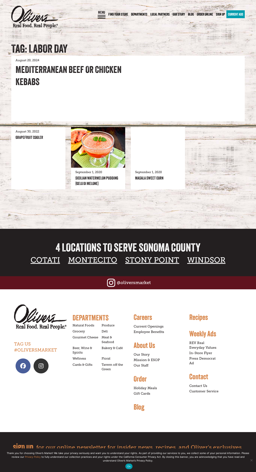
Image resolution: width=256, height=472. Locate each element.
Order (140, 378)
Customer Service (204, 391)
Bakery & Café (112, 348)
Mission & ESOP (147, 360)
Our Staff (141, 365)
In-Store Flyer (200, 353)
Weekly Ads (202, 333)
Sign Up (220, 14)
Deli (105, 331)
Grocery (79, 331)
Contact (198, 376)
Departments (139, 14)
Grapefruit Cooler (29, 137)
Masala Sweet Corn (149, 178)
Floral (106, 358)
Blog (191, 14)
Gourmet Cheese (85, 337)
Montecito (92, 260)
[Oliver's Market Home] (40, 317)
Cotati (45, 260)
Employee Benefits (149, 332)
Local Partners (160, 14)
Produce (108, 325)
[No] (251, 460)
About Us (144, 345)
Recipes (198, 317)
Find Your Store (118, 14)
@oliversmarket (134, 282)
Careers (143, 317)
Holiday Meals (145, 388)
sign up (23, 446)
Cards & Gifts (82, 365)
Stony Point (152, 260)
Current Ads (235, 14)
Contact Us (198, 386)
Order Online (205, 14)
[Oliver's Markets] (34, 17)
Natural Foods (83, 325)
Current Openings (149, 326)
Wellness (79, 358)
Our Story (179, 14)
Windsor (206, 260)
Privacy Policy (33, 456)
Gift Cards (142, 393)
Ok (129, 466)
